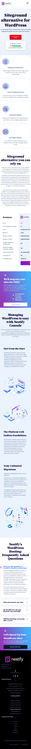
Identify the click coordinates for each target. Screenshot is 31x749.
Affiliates (15, 730)
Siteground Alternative (15, 709)
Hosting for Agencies (15, 692)
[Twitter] (17, 676)
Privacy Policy (24, 744)
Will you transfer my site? (13, 602)
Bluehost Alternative (16, 700)
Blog (15, 728)
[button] (27, 3)
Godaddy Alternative (15, 702)
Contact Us (15, 732)
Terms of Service (14, 744)
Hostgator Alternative (15, 705)
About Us (15, 721)
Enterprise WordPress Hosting (15, 690)
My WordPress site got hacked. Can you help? (12, 610)
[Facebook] (15, 676)
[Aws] (13, 676)
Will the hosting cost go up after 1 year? (14, 619)
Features (15, 723)
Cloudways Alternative (15, 707)
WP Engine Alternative (15, 713)
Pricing (15, 726)
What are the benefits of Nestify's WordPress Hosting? (15, 567)
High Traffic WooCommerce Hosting (15, 688)
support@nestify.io (15, 672)
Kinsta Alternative (15, 711)
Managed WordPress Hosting (15, 684)
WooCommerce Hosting (15, 686)
